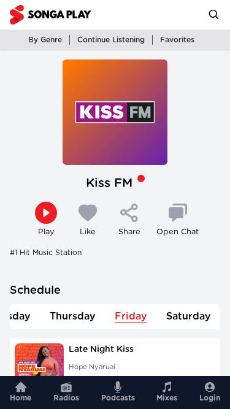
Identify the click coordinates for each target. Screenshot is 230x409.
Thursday (72, 316)
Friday (131, 316)
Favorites (177, 40)
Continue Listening (111, 40)
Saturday (188, 316)
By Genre (45, 40)
